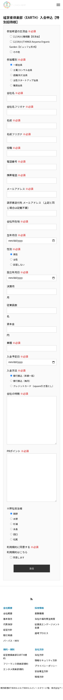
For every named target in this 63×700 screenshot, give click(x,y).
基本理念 (7, 618)
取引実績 (7, 635)
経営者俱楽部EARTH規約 (15, 656)
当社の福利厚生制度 (45, 618)
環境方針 (39, 676)
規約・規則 (9, 649)
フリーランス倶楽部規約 (15, 663)
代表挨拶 (7, 624)
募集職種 (39, 613)
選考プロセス (41, 633)
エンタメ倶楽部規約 (13, 669)
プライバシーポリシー (46, 665)
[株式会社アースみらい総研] (14, 5)
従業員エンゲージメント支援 (47, 626)
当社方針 (39, 649)
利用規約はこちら (17, 552)
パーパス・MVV (11, 640)
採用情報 (39, 607)
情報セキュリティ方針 (46, 660)
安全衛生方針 (41, 671)
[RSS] (31, 599)
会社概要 (7, 607)
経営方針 (7, 629)
